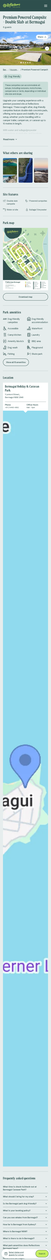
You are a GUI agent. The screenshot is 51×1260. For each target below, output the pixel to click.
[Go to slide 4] (27, 62)
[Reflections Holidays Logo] (11, 5)
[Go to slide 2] (23, 62)
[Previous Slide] (4, 48)
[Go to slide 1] (21, 62)
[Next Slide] (47, 48)
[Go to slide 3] (25, 62)
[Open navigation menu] (45, 5)
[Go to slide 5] (30, 62)
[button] (25, 1188)
